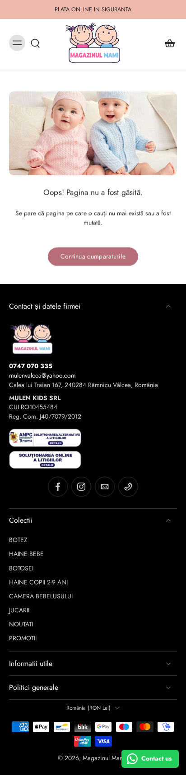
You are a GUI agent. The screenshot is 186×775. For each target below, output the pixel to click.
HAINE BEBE (26, 554)
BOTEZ (18, 540)
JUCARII (19, 610)
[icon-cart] (167, 43)
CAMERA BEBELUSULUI (41, 596)
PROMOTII (23, 638)
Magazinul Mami (104, 757)
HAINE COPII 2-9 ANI (38, 582)
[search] (35, 43)
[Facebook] (58, 487)
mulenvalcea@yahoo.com (42, 375)
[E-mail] (105, 487)
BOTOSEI (21, 568)
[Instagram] (81, 487)
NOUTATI (21, 624)
